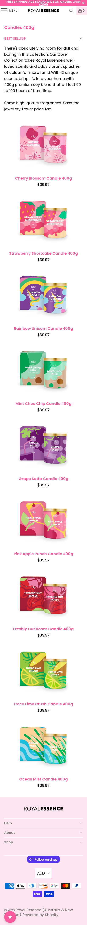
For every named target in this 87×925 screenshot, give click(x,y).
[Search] (71, 10)
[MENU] (2, 10)
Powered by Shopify (40, 914)
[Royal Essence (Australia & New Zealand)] (43, 10)
